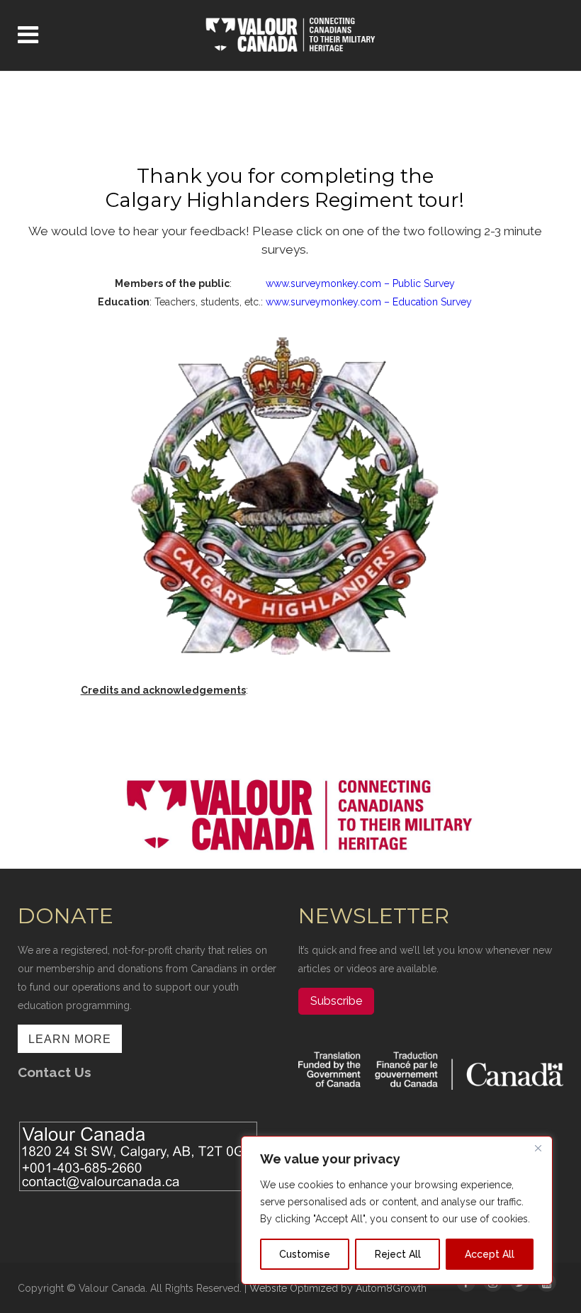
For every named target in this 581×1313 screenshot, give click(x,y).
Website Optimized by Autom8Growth (338, 1288)
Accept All (489, 1254)
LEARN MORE (69, 1039)
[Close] (537, 1147)
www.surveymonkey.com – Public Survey (360, 283)
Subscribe (336, 1001)
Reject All (398, 1254)
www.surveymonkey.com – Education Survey (369, 302)
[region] (397, 1210)
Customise (304, 1254)
